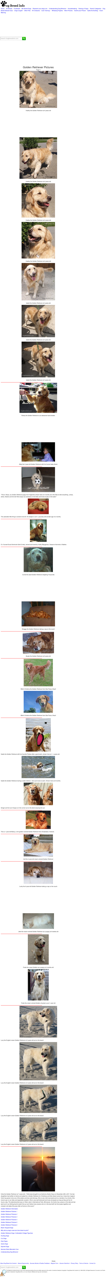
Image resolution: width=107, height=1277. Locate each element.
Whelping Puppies (57, 10)
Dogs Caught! (18, 10)
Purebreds (17, 8)
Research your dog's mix (40, 8)
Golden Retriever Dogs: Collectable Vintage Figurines (17, 1233)
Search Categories (95, 8)
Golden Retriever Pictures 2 (9, 1214)
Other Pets (27, 10)
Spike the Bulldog (92, 10)
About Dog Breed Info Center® (8, 1263)
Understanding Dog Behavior (57, 8)
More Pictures (68, 10)
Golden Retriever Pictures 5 (9, 1222)
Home (2, 8)
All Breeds (9, 8)
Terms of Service (83, 1263)
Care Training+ (45, 10)
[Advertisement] (50, 25)
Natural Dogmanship (23, 1263)
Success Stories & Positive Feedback (40, 1263)
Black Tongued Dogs (7, 1228)
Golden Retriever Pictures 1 (9, 1211)
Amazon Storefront (65, 1263)
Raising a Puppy (83, 8)
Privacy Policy (74, 1263)
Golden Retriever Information (9, 1209)
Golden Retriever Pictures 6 (9, 1225)
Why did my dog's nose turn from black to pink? (15, 1230)
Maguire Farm (54, 1263)
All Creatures (36, 10)
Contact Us (92, 1263)
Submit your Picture (80, 10)
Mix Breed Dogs (26, 8)
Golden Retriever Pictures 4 (9, 1220)
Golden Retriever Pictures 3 (9, 1217)
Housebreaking (72, 8)
